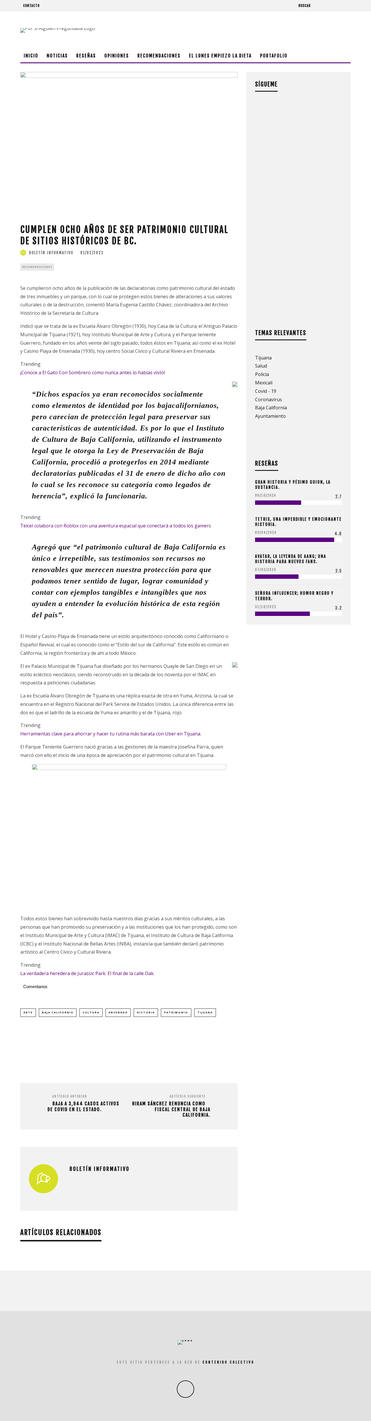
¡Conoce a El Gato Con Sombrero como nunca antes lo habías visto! (92, 372)
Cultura (91, 1012)
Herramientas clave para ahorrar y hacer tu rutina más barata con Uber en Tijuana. (110, 734)
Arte (28, 1012)
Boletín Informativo (51, 252)
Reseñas (86, 56)
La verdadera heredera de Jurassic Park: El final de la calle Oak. (87, 973)
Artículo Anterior (69, 1096)
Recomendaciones (159, 56)
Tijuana (205, 1012)
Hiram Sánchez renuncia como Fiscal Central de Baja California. (171, 1109)
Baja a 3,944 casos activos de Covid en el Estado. (83, 1106)
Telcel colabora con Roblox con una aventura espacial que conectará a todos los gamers (115, 526)
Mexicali (263, 382)
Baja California (57, 1012)
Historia (146, 1012)
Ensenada (118, 1012)
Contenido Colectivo (228, 1362)
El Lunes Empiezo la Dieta (220, 56)
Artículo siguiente (187, 1096)
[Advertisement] (245, 30)
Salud (261, 366)
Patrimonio (176, 1012)
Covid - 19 (265, 391)
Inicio (31, 56)
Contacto (31, 5)
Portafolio (274, 56)
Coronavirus (268, 399)
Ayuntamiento (270, 416)
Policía (262, 374)
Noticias (57, 56)
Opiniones (116, 56)
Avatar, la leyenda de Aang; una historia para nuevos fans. (290, 559)
